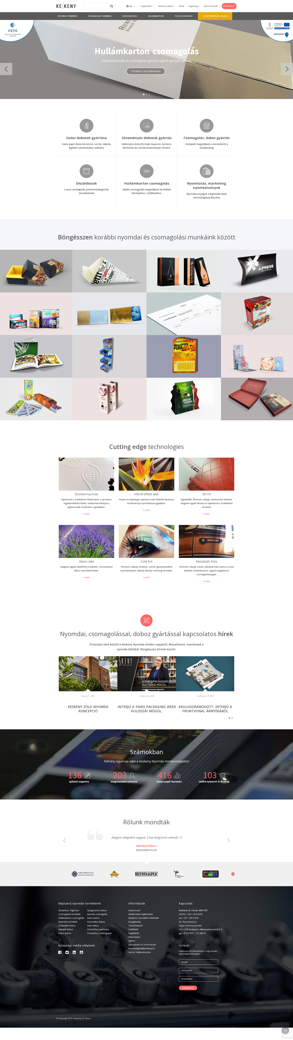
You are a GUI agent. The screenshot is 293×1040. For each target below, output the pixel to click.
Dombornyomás (86, 494)
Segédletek (133, 933)
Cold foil (146, 561)
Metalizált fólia (206, 561)
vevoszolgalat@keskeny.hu (141, 948)
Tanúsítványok (135, 925)
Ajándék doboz (65, 929)
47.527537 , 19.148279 (194, 933)
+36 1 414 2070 (194, 914)
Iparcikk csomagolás (97, 914)
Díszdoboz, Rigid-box (68, 910)
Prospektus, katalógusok (99, 933)
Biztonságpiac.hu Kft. (146, 849)
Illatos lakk (86, 561)
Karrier (131, 940)
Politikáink (133, 929)
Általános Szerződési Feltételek (143, 917)
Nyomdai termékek (67, 921)
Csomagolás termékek (69, 914)
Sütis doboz (93, 925)
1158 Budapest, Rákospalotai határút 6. (202, 929)
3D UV (206, 494)
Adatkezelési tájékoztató (140, 914)
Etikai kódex (134, 937)
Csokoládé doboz (67, 925)
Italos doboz (93, 917)
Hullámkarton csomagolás (71, 917)
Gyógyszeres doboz (97, 910)
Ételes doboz (64, 933)
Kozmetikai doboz (96, 921)
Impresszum (134, 910)
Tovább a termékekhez (146, 73)
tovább (86, 513)
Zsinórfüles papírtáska (98, 929)
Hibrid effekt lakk (146, 494)
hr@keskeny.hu (143, 952)
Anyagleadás (134, 921)
